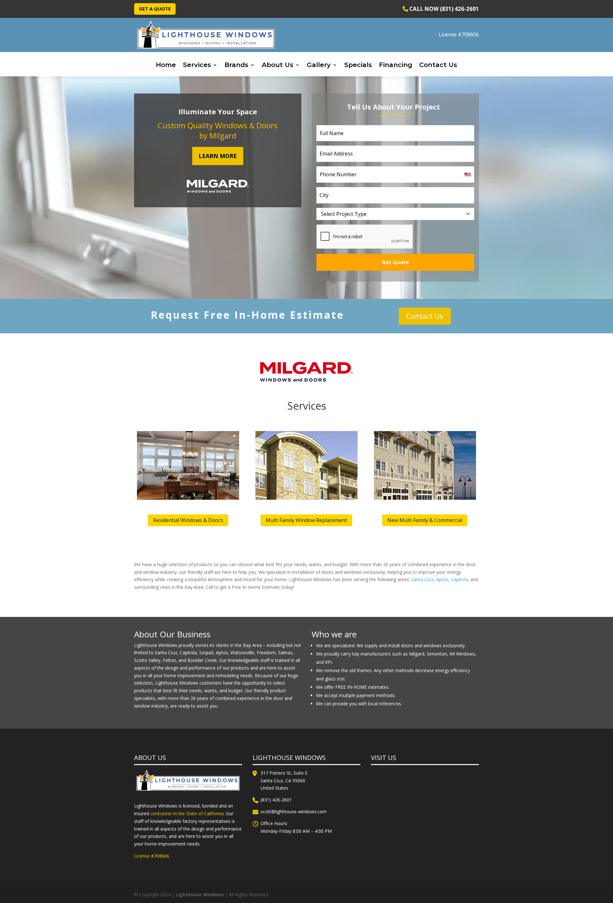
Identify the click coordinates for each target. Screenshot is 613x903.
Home (166, 66)
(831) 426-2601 (276, 800)
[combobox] (395, 214)
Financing (395, 66)
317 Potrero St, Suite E (284, 773)
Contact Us (438, 66)
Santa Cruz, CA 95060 (283, 781)
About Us (277, 66)
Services (197, 66)
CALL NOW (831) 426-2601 (443, 8)
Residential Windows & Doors (188, 520)
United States (274, 788)
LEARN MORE (218, 156)
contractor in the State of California (186, 813)
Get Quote (395, 262)
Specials (358, 66)
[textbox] (389, 214)
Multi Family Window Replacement (306, 520)
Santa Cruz (422, 579)
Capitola (459, 579)
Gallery (319, 66)
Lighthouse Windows (200, 895)
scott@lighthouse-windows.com (294, 811)
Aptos (442, 579)
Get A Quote (155, 8)
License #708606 (459, 34)
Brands (236, 66)
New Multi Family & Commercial (424, 520)
